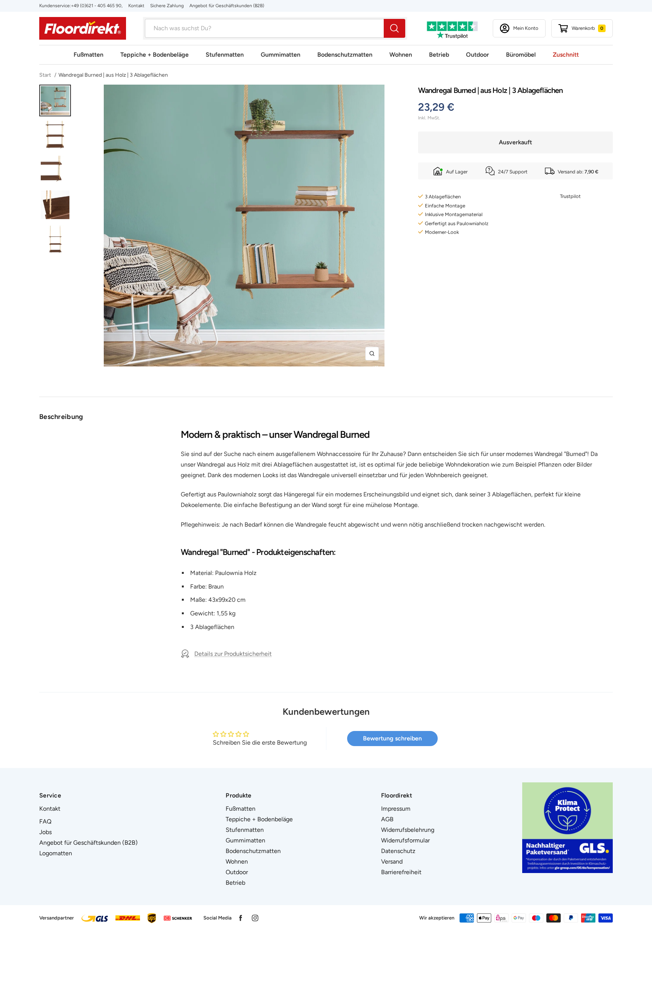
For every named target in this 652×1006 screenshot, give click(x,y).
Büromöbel (521, 54)
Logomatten (55, 853)
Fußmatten (88, 54)
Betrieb (439, 54)
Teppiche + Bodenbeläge (154, 54)
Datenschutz (398, 851)
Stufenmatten (225, 54)
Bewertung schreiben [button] (392, 738)
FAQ (45, 821)
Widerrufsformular (405, 840)
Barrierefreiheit (401, 872)
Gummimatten (280, 54)
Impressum (396, 808)
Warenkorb (587, 28)
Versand (392, 861)
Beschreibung (61, 417)
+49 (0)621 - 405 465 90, (97, 5)
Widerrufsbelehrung (407, 829)
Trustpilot (570, 196)
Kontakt (136, 5)
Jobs (45, 832)
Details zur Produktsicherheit (233, 653)
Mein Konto (525, 28)
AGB (387, 819)
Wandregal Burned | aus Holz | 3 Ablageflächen (113, 75)
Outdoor (477, 54)
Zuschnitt (566, 54)
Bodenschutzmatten (344, 54)
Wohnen (400, 54)
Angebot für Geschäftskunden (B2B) (226, 5)
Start (45, 75)
